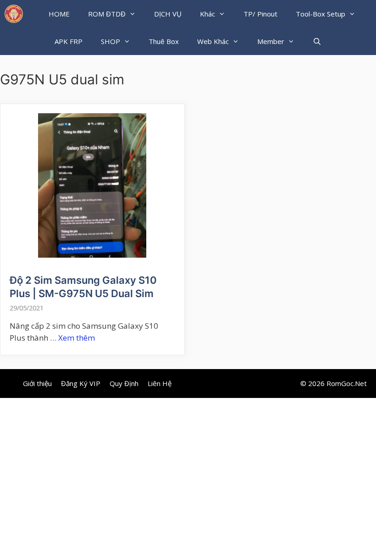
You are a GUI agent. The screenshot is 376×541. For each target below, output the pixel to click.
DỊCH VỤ (168, 13)
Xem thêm (76, 337)
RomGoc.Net (346, 383)
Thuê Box (164, 41)
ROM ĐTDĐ (107, 13)
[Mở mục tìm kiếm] (317, 41)
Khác (207, 13)
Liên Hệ (159, 383)
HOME (59, 13)
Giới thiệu (37, 383)
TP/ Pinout (260, 13)
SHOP (110, 41)
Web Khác (213, 41)
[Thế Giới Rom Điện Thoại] (14, 14)
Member (270, 41)
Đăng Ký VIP (80, 383)
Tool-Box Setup (320, 13)
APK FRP (69, 41)
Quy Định (124, 383)
